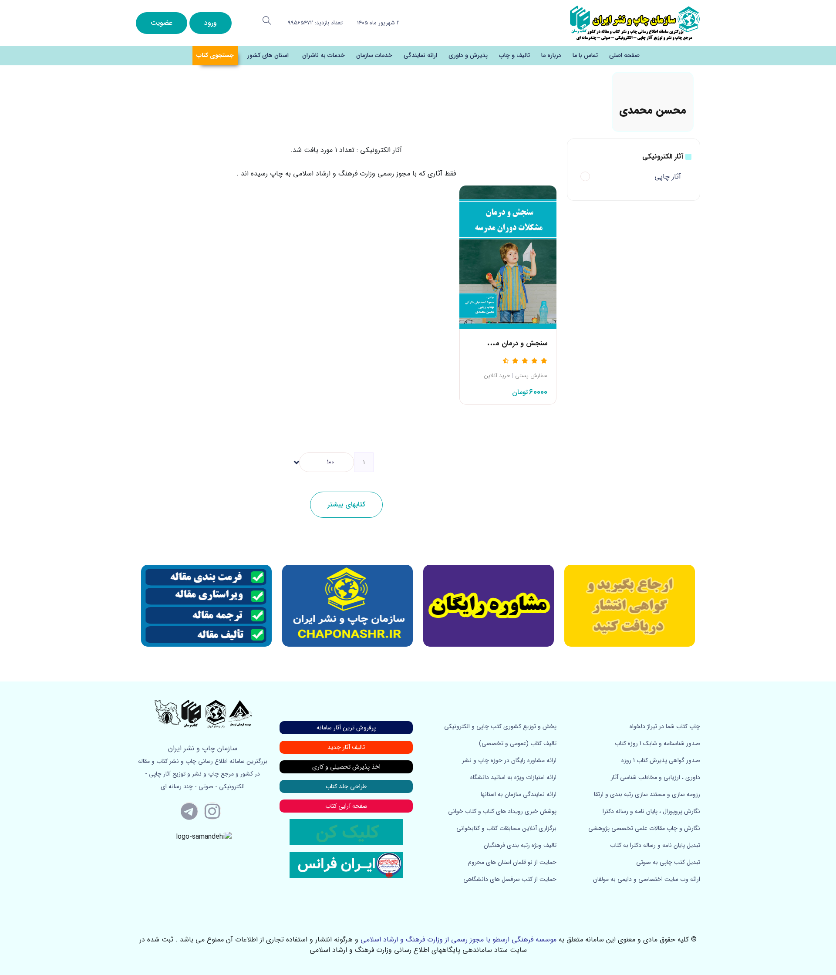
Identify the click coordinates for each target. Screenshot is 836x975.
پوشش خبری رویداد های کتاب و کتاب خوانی (502, 811)
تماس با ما (585, 55)
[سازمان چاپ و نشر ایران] (488, 606)
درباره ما (551, 55)
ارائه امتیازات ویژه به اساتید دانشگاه (513, 777)
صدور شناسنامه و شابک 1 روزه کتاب (657, 743)
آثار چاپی (667, 176)
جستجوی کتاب (215, 55)
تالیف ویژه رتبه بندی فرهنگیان (520, 845)
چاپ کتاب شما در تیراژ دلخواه (665, 726)
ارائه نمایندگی (420, 55)
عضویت (161, 22)
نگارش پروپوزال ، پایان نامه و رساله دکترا (651, 811)
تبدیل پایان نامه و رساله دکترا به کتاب (655, 845)
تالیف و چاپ (514, 55)
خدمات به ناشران (323, 55)
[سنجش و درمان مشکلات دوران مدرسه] (508, 256)
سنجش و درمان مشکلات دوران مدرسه (492, 343)
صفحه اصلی (624, 55)
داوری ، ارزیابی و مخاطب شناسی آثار (655, 777)
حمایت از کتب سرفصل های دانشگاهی (509, 879)
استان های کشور (268, 55)
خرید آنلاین (497, 375)
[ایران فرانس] (346, 864)
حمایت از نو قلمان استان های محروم (512, 862)
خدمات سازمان (374, 55)
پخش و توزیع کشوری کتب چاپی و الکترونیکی (500, 726)
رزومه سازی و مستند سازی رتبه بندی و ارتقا (647, 794)
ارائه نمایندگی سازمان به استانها (518, 794)
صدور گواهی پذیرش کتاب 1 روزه (660, 760)
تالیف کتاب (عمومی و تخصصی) (517, 743)
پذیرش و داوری (468, 55)
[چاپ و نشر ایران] (635, 22)
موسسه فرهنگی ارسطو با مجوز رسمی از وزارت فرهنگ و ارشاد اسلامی (458, 939)
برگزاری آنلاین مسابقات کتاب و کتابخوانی (506, 828)
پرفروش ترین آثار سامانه (346, 727)
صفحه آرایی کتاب (346, 806)
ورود (210, 22)
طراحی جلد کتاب (346, 786)
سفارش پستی (531, 375)
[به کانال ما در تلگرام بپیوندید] (189, 811)
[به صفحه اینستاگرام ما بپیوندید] (212, 811)
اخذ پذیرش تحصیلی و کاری (346, 767)
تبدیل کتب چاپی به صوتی (668, 862)
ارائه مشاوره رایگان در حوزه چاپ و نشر (509, 760)
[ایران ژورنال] (629, 606)
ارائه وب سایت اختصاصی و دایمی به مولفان (646, 879)
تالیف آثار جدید (346, 747)
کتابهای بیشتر (346, 504)
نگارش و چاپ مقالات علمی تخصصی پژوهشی (644, 828)
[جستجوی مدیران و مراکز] (267, 20)
